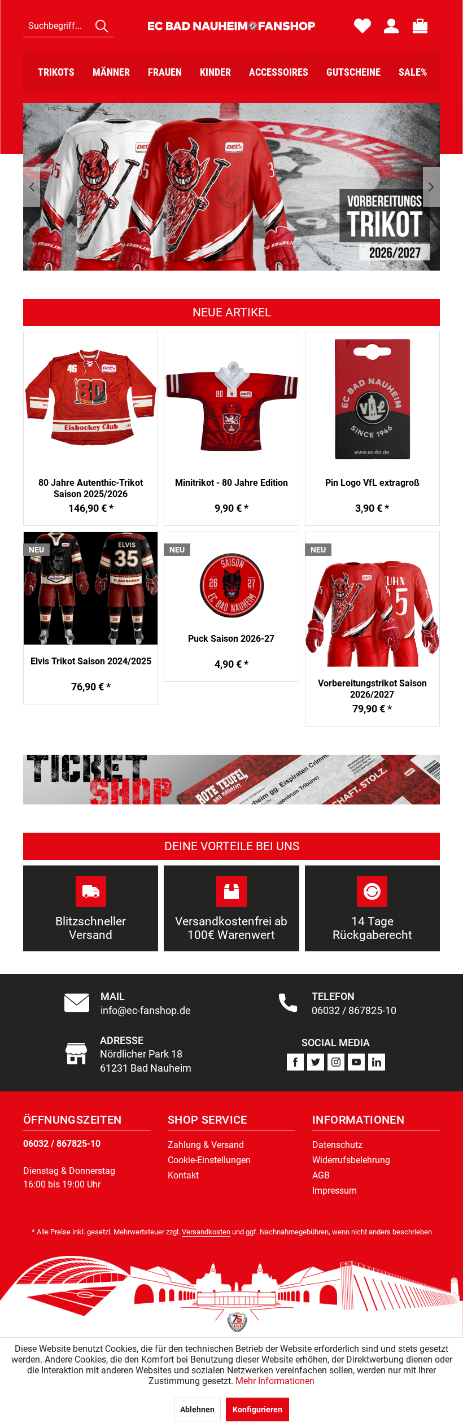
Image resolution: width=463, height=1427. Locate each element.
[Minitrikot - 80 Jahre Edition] (231, 399)
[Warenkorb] (420, 26)
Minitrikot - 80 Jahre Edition (231, 482)
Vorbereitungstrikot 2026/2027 (231, 187)
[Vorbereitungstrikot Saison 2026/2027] (372, 599)
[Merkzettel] (362, 26)
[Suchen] (101, 26)
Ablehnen (197, 1409)
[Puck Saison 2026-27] (231, 576)
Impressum (334, 1190)
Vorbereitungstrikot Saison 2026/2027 (372, 689)
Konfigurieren (257, 1409)
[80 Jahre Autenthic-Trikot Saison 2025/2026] (91, 399)
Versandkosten (206, 1232)
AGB (321, 1175)
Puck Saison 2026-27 (231, 638)
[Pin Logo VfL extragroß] (372, 399)
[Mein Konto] (391, 26)
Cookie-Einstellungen (209, 1160)
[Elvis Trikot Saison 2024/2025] (91, 588)
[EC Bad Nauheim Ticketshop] (231, 779)
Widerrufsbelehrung (351, 1160)
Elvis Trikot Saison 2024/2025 (90, 661)
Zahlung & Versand (206, 1144)
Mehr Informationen (275, 1381)
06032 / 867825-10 (62, 1143)
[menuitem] (68, 26)
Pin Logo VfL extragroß (372, 482)
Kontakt (183, 1175)
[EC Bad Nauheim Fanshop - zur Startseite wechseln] (231, 26)
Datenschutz (337, 1144)
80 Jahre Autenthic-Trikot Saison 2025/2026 (90, 488)
